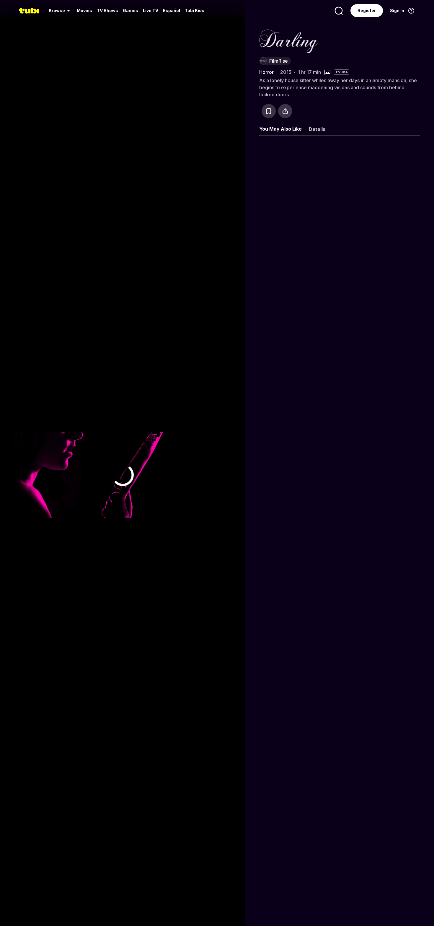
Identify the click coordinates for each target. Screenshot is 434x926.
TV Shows (107, 10)
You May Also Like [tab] (280, 129)
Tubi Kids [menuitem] (194, 10)
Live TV (150, 10)
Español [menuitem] (171, 10)
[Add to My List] (269, 111)
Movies (84, 10)
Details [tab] (317, 129)
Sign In (397, 10)
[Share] (285, 111)
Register (367, 10)
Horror (266, 72)
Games (130, 10)
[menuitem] (60, 10)
